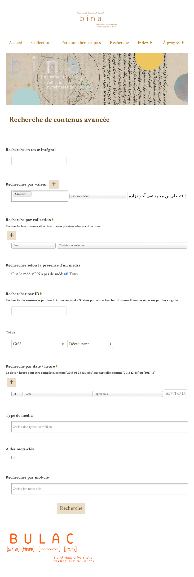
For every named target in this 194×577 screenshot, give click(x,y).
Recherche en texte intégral (31, 149)
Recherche (119, 43)
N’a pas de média (51, 274)
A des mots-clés (20, 449)
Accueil (15, 43)
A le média (24, 274)
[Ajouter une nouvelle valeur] (54, 184)
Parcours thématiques (81, 43)
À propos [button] (171, 43)
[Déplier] (53, 219)
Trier (10, 332)
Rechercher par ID (22, 294)
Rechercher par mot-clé (27, 477)
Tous (73, 274)
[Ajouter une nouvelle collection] (11, 235)
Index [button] (143, 43)
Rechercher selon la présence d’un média (43, 265)
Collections (41, 43)
